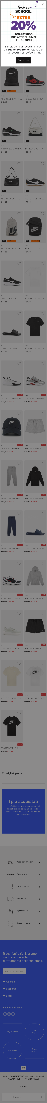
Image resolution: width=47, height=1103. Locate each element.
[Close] (42, 4)
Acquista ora (23, 60)
